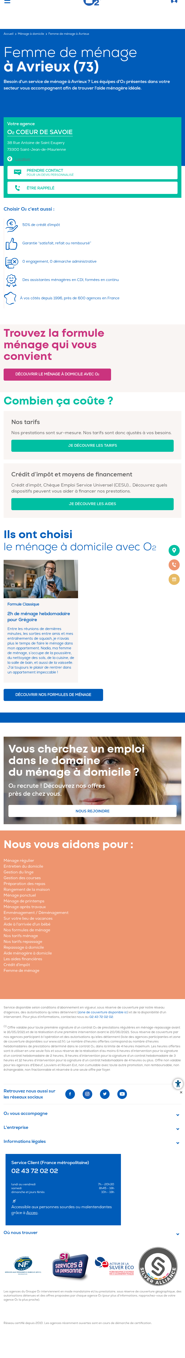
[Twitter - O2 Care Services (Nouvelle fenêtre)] (105, 1094)
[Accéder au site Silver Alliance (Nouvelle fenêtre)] (160, 1266)
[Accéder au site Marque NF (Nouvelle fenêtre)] (27, 1266)
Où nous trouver (21, 1232)
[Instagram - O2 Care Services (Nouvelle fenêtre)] (87, 1094)
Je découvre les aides (92, 504)
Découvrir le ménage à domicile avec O (57, 374)
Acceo (32, 1212)
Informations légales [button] (25, 1141)
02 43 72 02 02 (101, 1017)
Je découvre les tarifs (92, 445)
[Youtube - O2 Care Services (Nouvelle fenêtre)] (122, 1094)
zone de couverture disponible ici (102, 1012)
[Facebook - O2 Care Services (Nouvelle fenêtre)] (70, 1094)
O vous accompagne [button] (25, 1113)
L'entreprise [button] (16, 1127)
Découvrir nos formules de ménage (53, 695)
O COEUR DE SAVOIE (40, 132)
